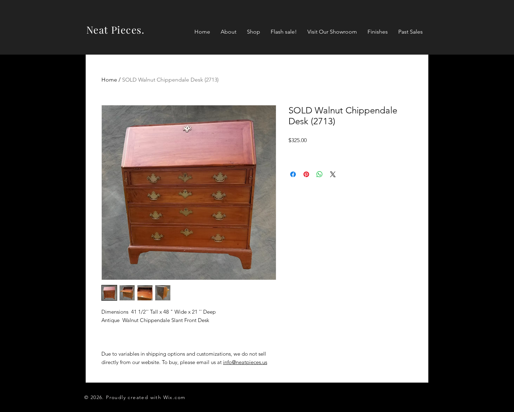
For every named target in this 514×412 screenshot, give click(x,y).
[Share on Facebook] (293, 174)
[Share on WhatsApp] (319, 174)
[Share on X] (333, 174)
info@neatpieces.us (245, 362)
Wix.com (174, 397)
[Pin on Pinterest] (306, 174)
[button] (253, 32)
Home (109, 79)
